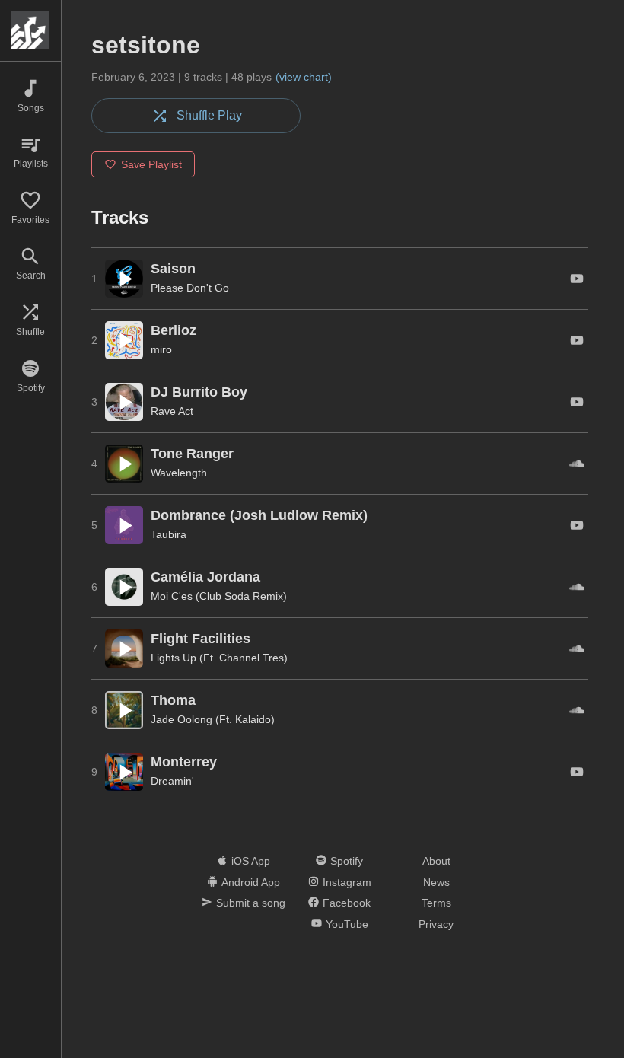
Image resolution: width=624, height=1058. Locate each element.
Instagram (347, 882)
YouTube (347, 924)
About (436, 861)
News (436, 882)
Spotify (346, 861)
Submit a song (250, 903)
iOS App (250, 861)
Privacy (436, 924)
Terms (436, 903)
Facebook (347, 903)
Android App (250, 882)
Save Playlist (151, 164)
